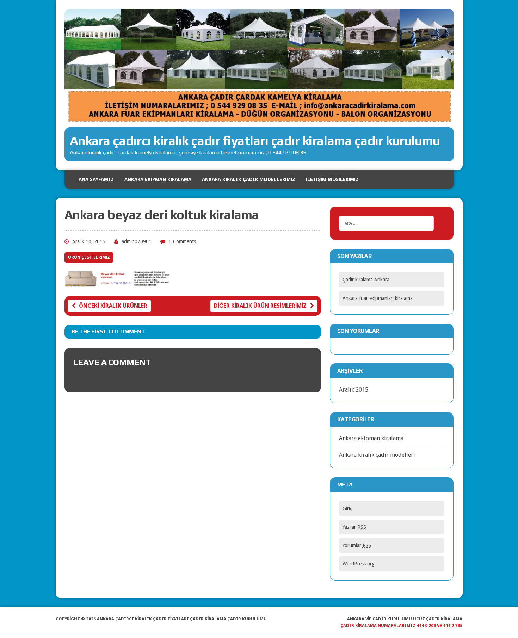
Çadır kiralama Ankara (366, 279)
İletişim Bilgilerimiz (332, 179)
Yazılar (354, 527)
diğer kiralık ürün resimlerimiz (260, 305)
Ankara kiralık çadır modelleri (377, 455)
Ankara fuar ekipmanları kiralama (378, 298)
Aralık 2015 (353, 389)
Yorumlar (357, 545)
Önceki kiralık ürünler (113, 305)
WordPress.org (359, 563)
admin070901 (137, 241)
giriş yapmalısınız (156, 379)
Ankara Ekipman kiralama (157, 179)
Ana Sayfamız (96, 179)
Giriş (347, 508)
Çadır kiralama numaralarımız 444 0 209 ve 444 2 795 (401, 625)
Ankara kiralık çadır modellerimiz (248, 179)
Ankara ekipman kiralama (371, 438)
